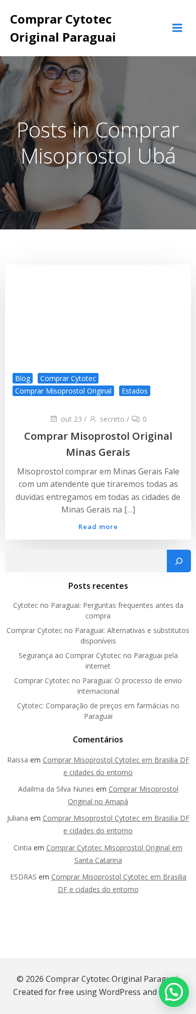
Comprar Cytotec (68, 378)
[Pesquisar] (179, 561)
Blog (22, 378)
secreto (112, 419)
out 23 (71, 419)
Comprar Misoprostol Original (63, 391)
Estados (135, 391)
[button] (174, 992)
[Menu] (177, 28)
